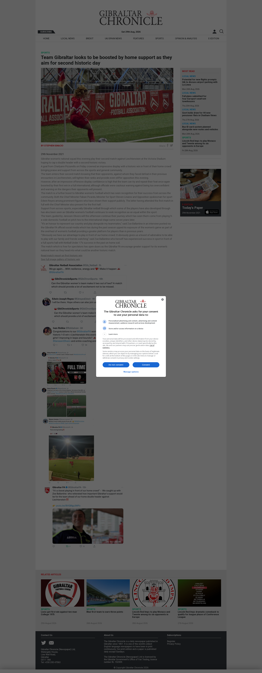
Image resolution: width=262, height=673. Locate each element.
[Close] (162, 299)
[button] (131, 334)
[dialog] (131, 336)
